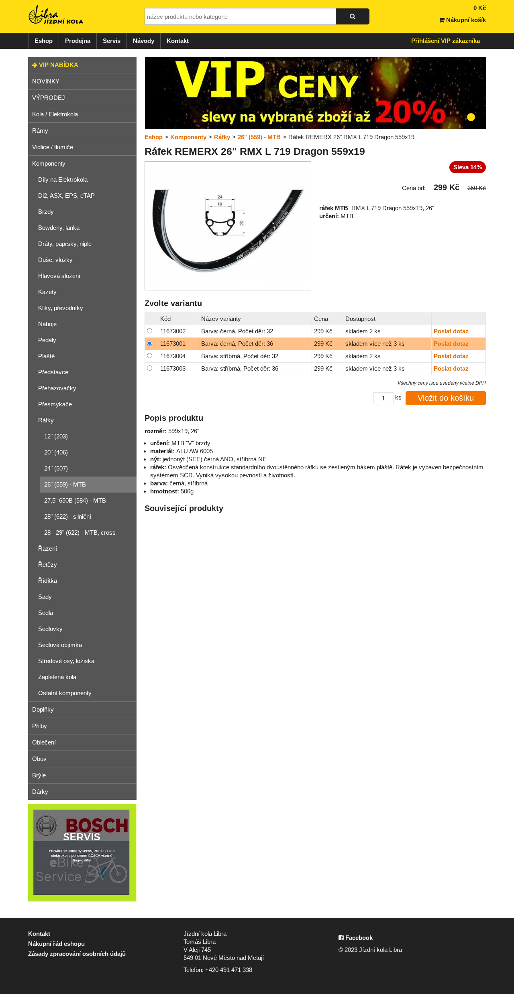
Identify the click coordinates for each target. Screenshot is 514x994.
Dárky (40, 791)
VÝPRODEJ (48, 97)
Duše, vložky (55, 259)
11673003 (173, 368)
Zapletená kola (57, 676)
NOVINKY (45, 81)
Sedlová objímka (60, 644)
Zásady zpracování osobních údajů (77, 953)
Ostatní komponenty (65, 693)
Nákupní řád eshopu (56, 943)
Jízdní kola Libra (56, 14)
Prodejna (77, 40)
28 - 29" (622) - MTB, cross (80, 532)
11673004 (173, 356)
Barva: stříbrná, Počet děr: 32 (239, 356)
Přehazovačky (57, 388)
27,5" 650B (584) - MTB (75, 500)
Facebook (358, 937)
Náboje (47, 324)
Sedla (45, 612)
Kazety (47, 291)
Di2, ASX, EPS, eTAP (66, 195)
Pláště (46, 356)
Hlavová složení (59, 275)
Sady (45, 596)
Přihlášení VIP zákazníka (445, 40)
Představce (53, 372)
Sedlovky (50, 628)
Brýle (39, 775)
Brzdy (46, 211)
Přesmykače (55, 404)
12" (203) (56, 436)
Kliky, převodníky (60, 307)
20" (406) (56, 452)
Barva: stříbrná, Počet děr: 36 (239, 368)
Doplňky (43, 709)
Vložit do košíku (446, 398)
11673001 (173, 343)
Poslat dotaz (451, 331)
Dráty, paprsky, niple (65, 243)
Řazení (47, 548)
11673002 (173, 331)
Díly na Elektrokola (63, 179)
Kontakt (178, 40)
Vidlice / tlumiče (52, 147)
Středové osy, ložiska (66, 660)
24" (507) (56, 468)
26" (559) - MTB (65, 484)
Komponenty (48, 163)
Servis (111, 40)
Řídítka (47, 580)
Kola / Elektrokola (55, 114)
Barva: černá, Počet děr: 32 (237, 331)
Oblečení (44, 742)
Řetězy (47, 564)
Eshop (44, 40)
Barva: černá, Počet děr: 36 (237, 343)
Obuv (39, 758)
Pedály (47, 340)
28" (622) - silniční (67, 516)
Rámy (40, 130)
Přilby (39, 725)
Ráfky (46, 420)
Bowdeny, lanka (59, 227)
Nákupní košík (465, 19)
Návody (143, 40)
